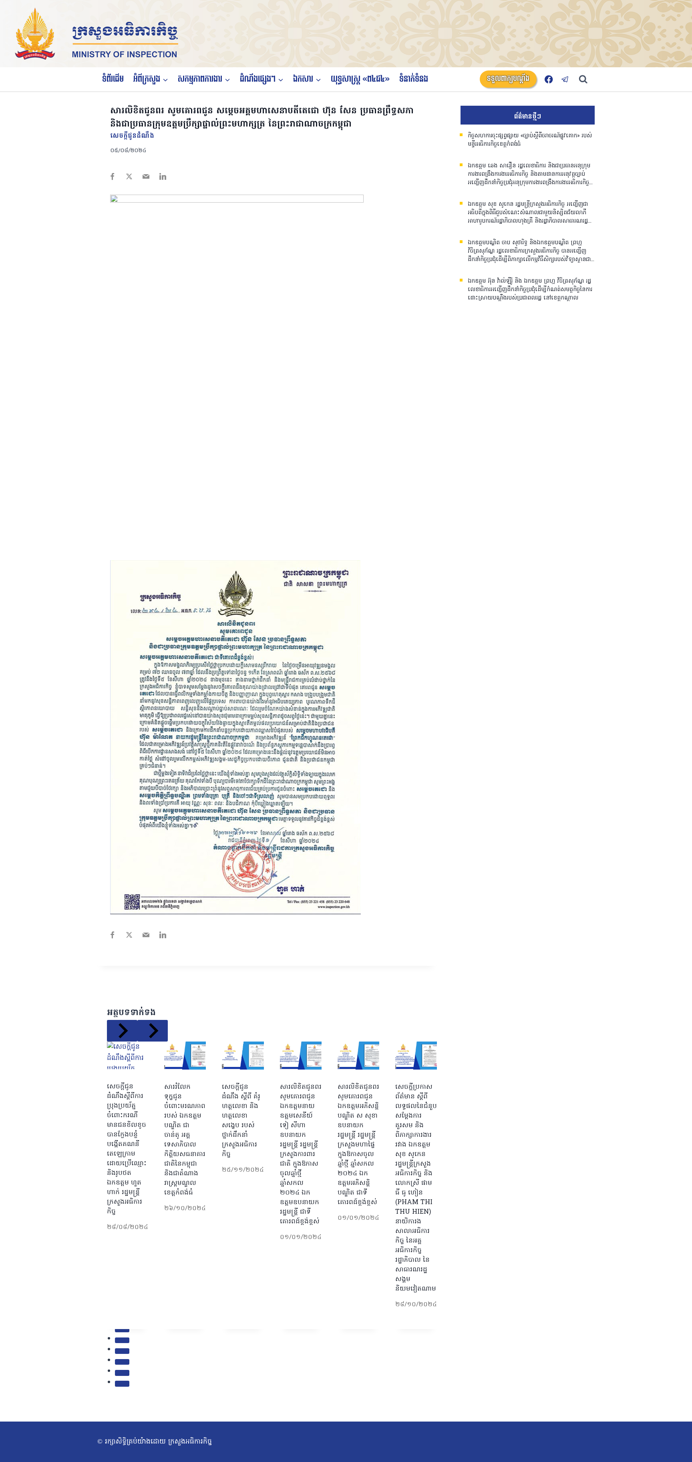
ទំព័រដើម (113, 79)
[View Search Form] (587, 79)
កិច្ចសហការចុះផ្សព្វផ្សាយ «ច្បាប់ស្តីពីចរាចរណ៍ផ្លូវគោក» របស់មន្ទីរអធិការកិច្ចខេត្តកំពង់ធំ (530, 140)
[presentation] (127, 1055)
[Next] (152, 1031)
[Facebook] (549, 79)
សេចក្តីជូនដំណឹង (132, 136)
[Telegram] (565, 79)
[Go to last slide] (122, 1031)
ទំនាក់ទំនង (413, 79)
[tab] (122, 1329)
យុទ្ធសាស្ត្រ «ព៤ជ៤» (360, 79)
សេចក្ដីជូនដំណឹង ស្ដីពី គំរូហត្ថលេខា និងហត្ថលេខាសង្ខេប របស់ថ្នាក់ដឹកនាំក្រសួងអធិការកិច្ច (241, 1120)
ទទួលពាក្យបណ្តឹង (508, 78)
